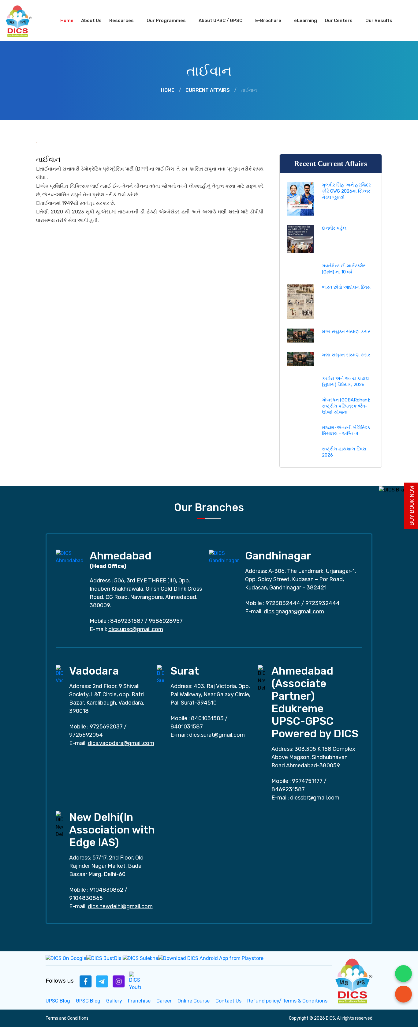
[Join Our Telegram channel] (102, 981)
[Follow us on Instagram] (118, 981)
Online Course (193, 1001)
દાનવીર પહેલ (334, 228)
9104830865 (86, 898)
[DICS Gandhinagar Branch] (224, 556)
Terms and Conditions (67, 1018)
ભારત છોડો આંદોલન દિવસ (346, 287)
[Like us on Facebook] (85, 981)
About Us (91, 20)
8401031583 (207, 718)
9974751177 (307, 781)
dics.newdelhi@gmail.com (120, 906)
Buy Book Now (412, 506)
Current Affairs (207, 90)
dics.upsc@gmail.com (135, 629)
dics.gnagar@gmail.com (294, 611)
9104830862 (106, 889)
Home (66, 20)
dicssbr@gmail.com (314, 797)
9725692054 (86, 735)
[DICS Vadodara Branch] (59, 674)
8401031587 (186, 726)
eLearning (305, 20)
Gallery (114, 1001)
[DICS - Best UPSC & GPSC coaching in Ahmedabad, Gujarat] (24, 21)
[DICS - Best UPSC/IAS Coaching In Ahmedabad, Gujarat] (353, 980)
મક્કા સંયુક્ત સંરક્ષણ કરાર (346, 331)
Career (164, 1001)
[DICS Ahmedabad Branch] (70, 556)
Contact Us (228, 1001)
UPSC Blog (58, 1001)
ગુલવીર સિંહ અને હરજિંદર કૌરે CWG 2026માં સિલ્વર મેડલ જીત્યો (346, 191)
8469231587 (127, 621)
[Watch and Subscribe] (135, 981)
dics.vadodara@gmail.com (121, 743)
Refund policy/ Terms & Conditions (287, 1001)
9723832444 (283, 603)
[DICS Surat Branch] (160, 674)
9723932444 (322, 603)
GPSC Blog (88, 1001)
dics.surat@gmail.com (217, 735)
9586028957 (166, 621)
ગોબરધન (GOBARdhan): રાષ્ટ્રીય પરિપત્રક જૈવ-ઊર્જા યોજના (346, 406)
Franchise (139, 1001)
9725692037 (106, 726)
